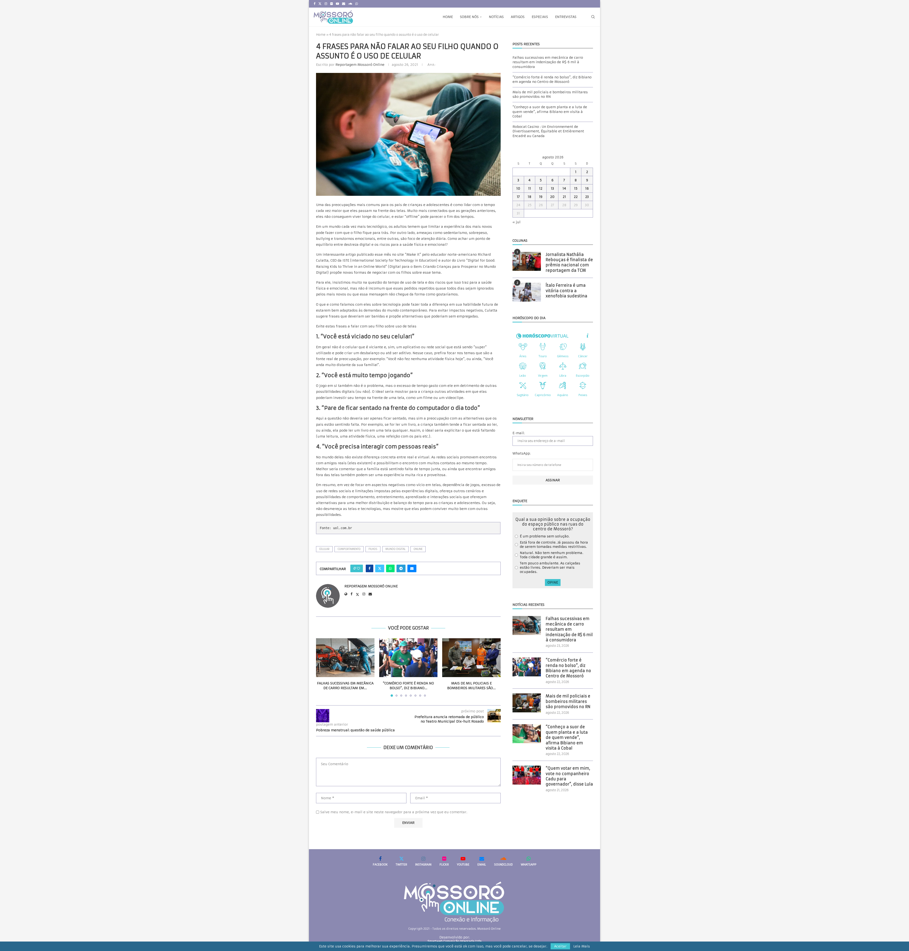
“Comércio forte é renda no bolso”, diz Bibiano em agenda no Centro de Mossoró (552, 79)
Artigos (518, 17)
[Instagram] (326, 4)
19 (540, 197)
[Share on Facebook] (369, 568)
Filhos (373, 549)
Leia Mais (581, 946)
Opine (553, 582)
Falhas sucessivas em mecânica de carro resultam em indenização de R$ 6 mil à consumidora (547, 62)
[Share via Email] (411, 568)
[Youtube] (337, 4)
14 (564, 188)
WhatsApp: (521, 453)
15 (575, 188)
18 (529, 197)
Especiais (540, 17)
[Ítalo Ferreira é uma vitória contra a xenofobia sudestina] (526, 292)
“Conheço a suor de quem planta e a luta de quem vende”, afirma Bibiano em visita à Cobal (549, 111)
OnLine (418, 549)
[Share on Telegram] (401, 568)
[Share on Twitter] (379, 568)
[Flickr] (331, 4)
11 (529, 188)
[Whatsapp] (356, 4)
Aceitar (560, 946)
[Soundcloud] (350, 4)
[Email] (343, 4)
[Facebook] (314, 4)
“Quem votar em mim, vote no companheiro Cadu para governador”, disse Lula (569, 776)
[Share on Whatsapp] (390, 568)
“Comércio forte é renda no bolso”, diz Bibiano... (408, 685)
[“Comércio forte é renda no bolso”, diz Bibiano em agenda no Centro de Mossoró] (408, 657)
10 (518, 188)
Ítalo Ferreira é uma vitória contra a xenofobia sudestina (566, 290)
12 (540, 188)
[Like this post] (358, 568)
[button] (322, 667)
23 (587, 197)
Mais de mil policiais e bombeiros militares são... (471, 685)
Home (448, 17)
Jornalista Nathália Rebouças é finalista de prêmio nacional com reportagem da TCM (569, 262)
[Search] (593, 17)
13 (552, 188)
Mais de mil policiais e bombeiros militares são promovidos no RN (550, 94)
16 (587, 188)
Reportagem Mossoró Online (359, 65)
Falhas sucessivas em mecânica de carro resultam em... (345, 685)
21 (564, 197)
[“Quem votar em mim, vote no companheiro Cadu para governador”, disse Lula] (526, 775)
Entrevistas (565, 17)
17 (518, 197)
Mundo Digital (395, 549)
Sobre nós (469, 17)
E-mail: (518, 433)
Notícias (496, 17)
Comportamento (349, 549)
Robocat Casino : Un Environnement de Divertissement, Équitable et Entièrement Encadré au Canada (548, 131)
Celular (324, 549)
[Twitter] (319, 4)
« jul (516, 222)
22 (576, 197)
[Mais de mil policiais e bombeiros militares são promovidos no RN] (471, 657)
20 (552, 197)
